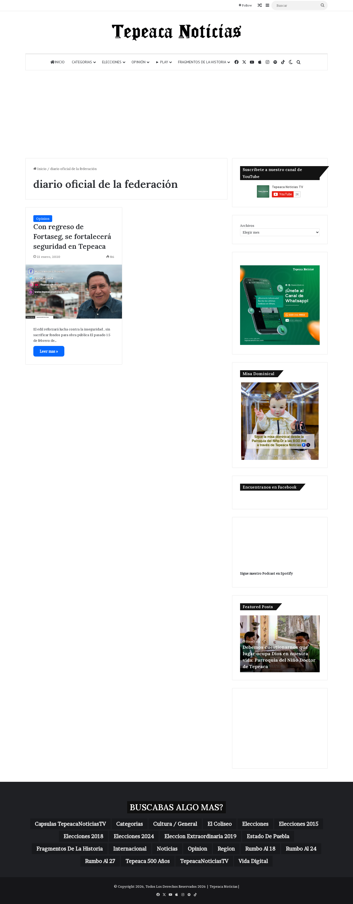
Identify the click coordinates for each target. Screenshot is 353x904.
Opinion (42, 219)
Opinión (138, 62)
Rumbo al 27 (100, 861)
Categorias (82, 62)
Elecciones (111, 62)
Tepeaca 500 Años (148, 861)
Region (226, 849)
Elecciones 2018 (83, 836)
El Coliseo (220, 824)
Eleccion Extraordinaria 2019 (200, 836)
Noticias (167, 849)
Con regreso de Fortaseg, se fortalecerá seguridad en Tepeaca (72, 236)
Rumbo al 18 (260, 849)
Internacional (130, 849)
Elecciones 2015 (298, 824)
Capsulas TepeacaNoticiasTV (70, 824)
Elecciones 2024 (134, 836)
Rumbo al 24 (301, 849)
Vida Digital (253, 861)
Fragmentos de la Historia (202, 62)
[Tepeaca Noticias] (176, 32)
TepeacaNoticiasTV (204, 861)
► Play (162, 62)
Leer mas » (49, 351)
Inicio (60, 62)
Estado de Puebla (268, 836)
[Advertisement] (176, 114)
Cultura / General (175, 824)
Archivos (247, 225)
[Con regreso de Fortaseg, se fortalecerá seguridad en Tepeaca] (74, 292)
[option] (280, 643)
